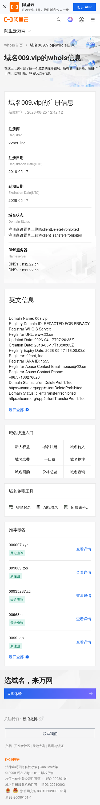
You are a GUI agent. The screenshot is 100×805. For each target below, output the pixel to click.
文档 (8, 745)
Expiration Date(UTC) (24, 192)
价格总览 (49, 471)
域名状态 (16, 215)
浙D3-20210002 (53, 784)
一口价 (49, 459)
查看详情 (83, 549)
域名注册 (49, 446)
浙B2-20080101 (56, 778)
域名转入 (77, 446)
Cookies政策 (49, 766)
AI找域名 (50, 507)
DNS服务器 (18, 249)
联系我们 (50, 733)
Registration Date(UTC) (25, 163)
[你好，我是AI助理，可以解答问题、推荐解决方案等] (70, 19)
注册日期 (16, 157)
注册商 (14, 128)
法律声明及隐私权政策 (21, 766)
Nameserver (17, 256)
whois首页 (13, 45)
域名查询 (77, 471)
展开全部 (16, 409)
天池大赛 (39, 745)
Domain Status (19, 221)
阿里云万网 (15, 31)
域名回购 (22, 471)
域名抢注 (77, 459)
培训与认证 (56, 745)
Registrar (15, 135)
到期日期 (16, 186)
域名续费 (22, 459)
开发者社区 (22, 745)
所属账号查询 (81, 507)
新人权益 (22, 446)
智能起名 (23, 507)
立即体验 (14, 693)
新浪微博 (30, 718)
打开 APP (84, 7)
